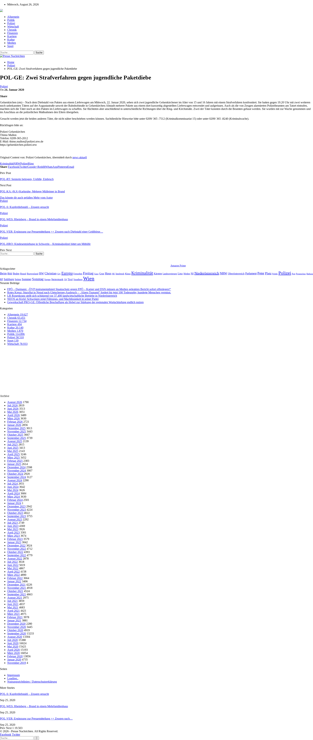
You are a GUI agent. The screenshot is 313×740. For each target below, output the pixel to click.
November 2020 (16, 626)
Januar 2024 (14, 503)
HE (113, 274)
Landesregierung (170, 273)
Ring (31, 163)
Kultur (11, 39)
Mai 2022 (12, 568)
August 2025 (14, 441)
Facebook (5, 734)
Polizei (11, 23)
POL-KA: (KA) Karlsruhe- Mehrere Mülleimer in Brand (32, 191)
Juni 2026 (12, 408)
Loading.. (12, 678)
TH (65, 279)
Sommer (26, 279)
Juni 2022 (12, 565)
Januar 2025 (14, 464)
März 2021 (13, 613)
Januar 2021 (14, 620)
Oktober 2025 (15, 434)
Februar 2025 (15, 460)
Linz (180, 273)
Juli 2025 (12, 444)
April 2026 (13, 415)
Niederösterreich (206, 273)
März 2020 (13, 653)
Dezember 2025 (16, 428)
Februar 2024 (15, 499)
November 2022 (16, 548)
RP (1, 279)
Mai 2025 (12, 451)
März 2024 (13, 496)
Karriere (12, 36)
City (59, 274)
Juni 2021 (12, 604)
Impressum (13, 675)
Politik (11, 20)
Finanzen (12, 33)
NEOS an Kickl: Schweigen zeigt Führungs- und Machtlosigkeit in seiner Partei (53, 298)
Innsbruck (120, 273)
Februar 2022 (15, 578)
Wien (88, 278)
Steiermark (57, 279)
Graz (101, 273)
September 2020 (16, 633)
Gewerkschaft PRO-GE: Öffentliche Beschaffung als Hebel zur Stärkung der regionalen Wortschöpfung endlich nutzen (75, 302)
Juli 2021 (12, 600)
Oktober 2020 (15, 630)
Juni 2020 (12, 643)
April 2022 (13, 571)
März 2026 (13, 418)
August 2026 (14, 402)
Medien (11, 42)
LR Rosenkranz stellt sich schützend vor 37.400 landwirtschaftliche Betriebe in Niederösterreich (62, 295)
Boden (16, 273)
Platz (268, 273)
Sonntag (38, 279)
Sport (10, 46)
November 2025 (16, 431)
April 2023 (13, 532)
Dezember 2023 (16, 506)
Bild (9, 273)
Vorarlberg (77, 279)
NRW (17, 163)
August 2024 (14, 480)
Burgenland (32, 273)
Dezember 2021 (16, 584)
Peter (260, 273)
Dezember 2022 (16, 545)
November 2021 (16, 587)
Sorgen (47, 279)
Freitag (88, 273)
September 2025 (16, 438)
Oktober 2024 (15, 473)
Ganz (96, 274)
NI (192, 273)
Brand (23, 273)
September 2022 (16, 555)
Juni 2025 (12, 447)
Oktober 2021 (15, 591)
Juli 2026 (12, 405)
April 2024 (13, 493)
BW (41, 273)
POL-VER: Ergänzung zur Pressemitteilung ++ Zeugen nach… (36, 718)
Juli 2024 (12, 483)
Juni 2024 (12, 486)
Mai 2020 (12, 646)
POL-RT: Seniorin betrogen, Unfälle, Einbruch (27, 179)
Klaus (128, 273)
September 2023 (16, 516)
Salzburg (9, 279)
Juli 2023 (12, 522)
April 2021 (13, 610)
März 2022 (13, 574)
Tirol (70, 279)
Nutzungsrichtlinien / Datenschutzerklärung (32, 681)
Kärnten (158, 273)
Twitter (16, 734)
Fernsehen (77, 273)
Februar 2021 (15, 617)
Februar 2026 (15, 421)
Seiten (18, 279)
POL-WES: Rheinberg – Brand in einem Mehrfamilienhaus (34, 706)
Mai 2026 (12, 411)
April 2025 (13, 454)
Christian (51, 273)
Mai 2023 (12, 529)
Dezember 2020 (16, 623)
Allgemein (13, 16)
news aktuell (79, 157)
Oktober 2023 (15, 512)
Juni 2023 (12, 525)
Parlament (251, 273)
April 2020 (13, 649)
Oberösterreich (236, 273)
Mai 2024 (12, 490)
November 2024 (16, 470)
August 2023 (14, 519)
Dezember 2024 (16, 467)
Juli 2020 (12, 640)
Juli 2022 (12, 561)
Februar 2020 (15, 656)
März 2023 (13, 535)
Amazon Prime (178, 265)
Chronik (12, 29)
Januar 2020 (14, 659)
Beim (3, 273)
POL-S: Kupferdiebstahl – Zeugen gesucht (24, 693)
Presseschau (301, 274)
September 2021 (16, 594)
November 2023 (16, 509)
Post (293, 274)
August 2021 (14, 597)
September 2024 (16, 477)
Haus (108, 273)
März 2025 (13, 457)
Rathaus (309, 274)
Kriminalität (7, 163)
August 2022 (14, 558)
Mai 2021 (12, 607)
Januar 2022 (14, 581)
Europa (67, 273)
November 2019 (16, 662)
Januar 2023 (14, 542)
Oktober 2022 (15, 552)
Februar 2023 (15, 539)
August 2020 (14, 636)
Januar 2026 (14, 424)
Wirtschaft (13, 26)
